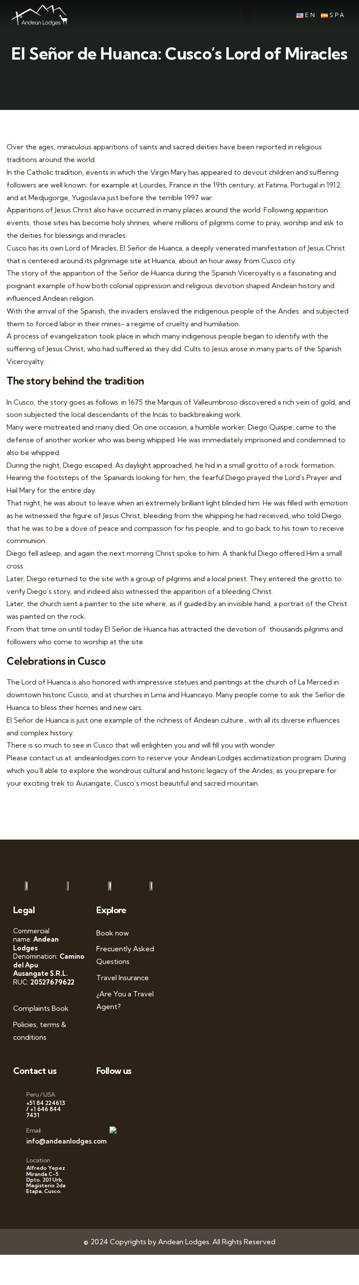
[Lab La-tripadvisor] (100, 1115)
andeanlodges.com (105, 757)
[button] (248, 14)
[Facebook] (108, 1093)
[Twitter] (117, 1093)
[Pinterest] (143, 1093)
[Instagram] (135, 1093)
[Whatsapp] (100, 1093)
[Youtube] (126, 1093)
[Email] (16, 1137)
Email (33, 1130)
